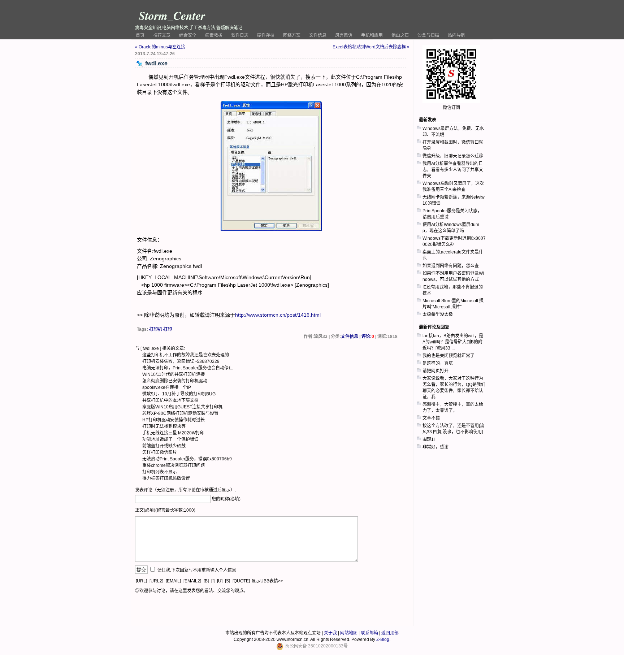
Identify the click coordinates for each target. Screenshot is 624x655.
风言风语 (343, 35)
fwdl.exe (151, 348)
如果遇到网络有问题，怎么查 (450, 265)
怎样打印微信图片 (159, 452)
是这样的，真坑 (437, 363)
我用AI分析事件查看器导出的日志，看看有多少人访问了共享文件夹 (452, 169)
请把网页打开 (435, 370)
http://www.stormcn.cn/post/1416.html (278, 315)
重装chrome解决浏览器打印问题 (173, 465)
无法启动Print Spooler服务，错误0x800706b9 (187, 458)
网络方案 (291, 35)
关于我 (330, 633)
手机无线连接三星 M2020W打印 (173, 432)
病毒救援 (213, 35)
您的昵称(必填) (226, 499)
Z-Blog (382, 639)
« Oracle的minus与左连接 (160, 46)
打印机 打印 (160, 329)
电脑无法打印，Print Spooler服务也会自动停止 (187, 367)
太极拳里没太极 (437, 314)
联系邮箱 (369, 633)
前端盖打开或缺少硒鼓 (164, 445)
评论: (367, 336)
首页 (140, 35)
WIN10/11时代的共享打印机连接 (173, 374)
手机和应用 (372, 35)
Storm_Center (172, 15)
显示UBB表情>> (267, 581)
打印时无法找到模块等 (164, 426)
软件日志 (239, 35)
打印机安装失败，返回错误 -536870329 (181, 361)
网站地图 (349, 633)
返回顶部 (390, 633)
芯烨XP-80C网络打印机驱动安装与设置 (180, 413)
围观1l (428, 439)
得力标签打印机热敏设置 (166, 478)
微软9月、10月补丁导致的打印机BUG (179, 393)
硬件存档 (265, 35)
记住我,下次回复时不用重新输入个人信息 (196, 570)
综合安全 (187, 35)
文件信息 (317, 35)
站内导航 (456, 35)
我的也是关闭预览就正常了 (448, 355)
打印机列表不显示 (159, 471)
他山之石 (400, 35)
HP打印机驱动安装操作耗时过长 (173, 419)
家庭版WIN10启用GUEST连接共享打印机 (182, 406)
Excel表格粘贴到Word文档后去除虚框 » (371, 46)
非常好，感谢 (435, 447)
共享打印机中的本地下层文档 (170, 400)
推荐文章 (161, 35)
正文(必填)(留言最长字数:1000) (165, 510)
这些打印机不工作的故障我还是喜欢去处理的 (185, 354)
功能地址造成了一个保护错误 (170, 439)
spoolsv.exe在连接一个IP (166, 387)
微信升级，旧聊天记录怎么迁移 (452, 156)
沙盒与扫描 (428, 35)
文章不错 (431, 418)
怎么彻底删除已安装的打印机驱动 (174, 380)
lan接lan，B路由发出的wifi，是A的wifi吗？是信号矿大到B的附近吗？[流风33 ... (452, 342)
